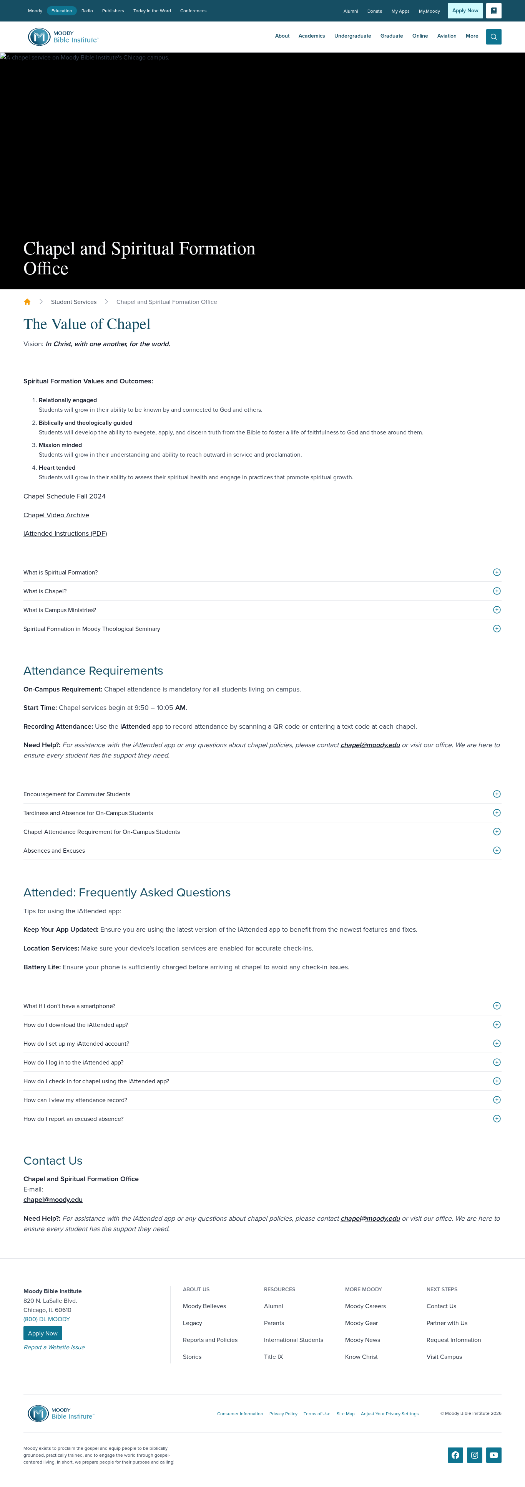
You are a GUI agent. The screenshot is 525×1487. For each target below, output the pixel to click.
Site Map (346, 1413)
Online (420, 36)
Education (62, 10)
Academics (312, 36)
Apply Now (465, 10)
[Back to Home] (27, 301)
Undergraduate (352, 36)
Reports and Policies (210, 1339)
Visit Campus (444, 1356)
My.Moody (429, 11)
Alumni (351, 11)
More (472, 36)
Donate (374, 11)
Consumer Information (240, 1413)
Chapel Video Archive (56, 515)
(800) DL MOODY (46, 1319)
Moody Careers (365, 1306)
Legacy (192, 1323)
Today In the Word (152, 10)
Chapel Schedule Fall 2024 (64, 496)
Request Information (454, 1339)
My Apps (401, 11)
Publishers (113, 10)
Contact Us (441, 1306)
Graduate (391, 36)
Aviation (447, 36)
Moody (35, 10)
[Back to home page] (66, 1413)
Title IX (273, 1356)
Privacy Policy (283, 1413)
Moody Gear (361, 1323)
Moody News (362, 1339)
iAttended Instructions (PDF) (65, 533)
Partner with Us (447, 1323)
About (282, 36)
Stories (192, 1356)
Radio (87, 10)
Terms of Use (317, 1413)
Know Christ (361, 1356)
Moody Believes (204, 1306)
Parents (274, 1323)
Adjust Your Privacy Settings (390, 1413)
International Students (293, 1339)
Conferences (193, 10)
